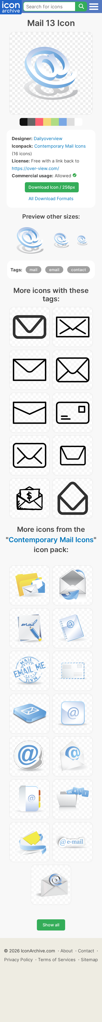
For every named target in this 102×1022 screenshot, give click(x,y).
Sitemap (89, 959)
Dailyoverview (48, 138)
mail (33, 269)
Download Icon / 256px (52, 187)
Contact (86, 950)
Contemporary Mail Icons (60, 146)
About (66, 950)
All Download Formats (51, 198)
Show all (51, 924)
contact (78, 269)
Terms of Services (57, 959)
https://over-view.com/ (35, 168)
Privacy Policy (18, 959)
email (54, 269)
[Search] (81, 6)
